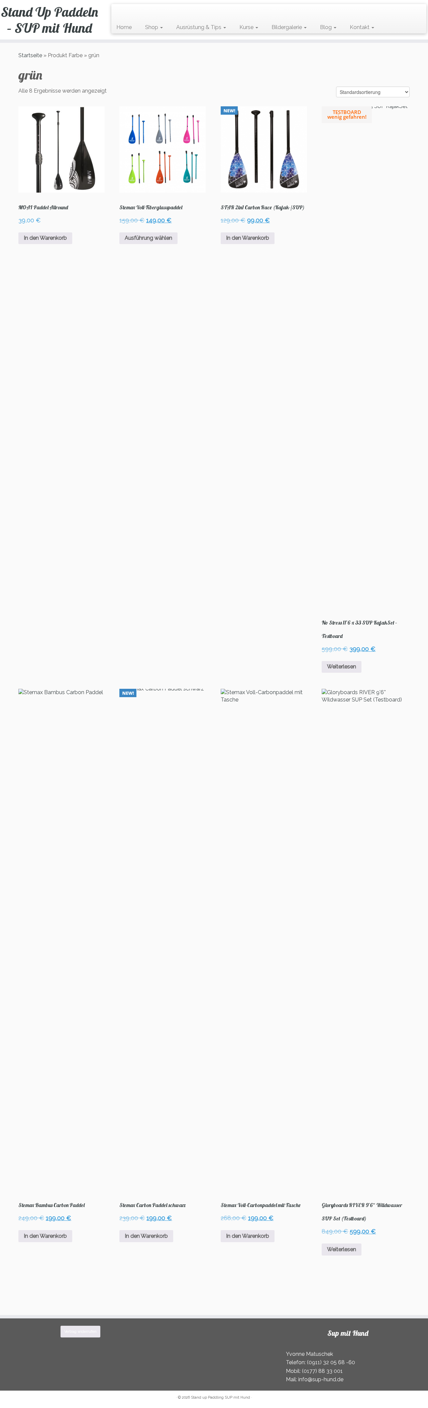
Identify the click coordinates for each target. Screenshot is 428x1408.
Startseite (30, 55)
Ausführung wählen (148, 238)
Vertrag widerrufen (80, 1331)
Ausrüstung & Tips (199, 27)
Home (124, 27)
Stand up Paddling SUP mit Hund (220, 1397)
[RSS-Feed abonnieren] (118, 12)
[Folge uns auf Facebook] (127, 12)
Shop (152, 27)
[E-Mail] (123, 12)
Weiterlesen (341, 666)
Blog (326, 27)
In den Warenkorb (45, 238)
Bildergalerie (287, 27)
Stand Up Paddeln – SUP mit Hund (49, 20)
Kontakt (360, 27)
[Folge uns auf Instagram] (131, 12)
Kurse (247, 27)
